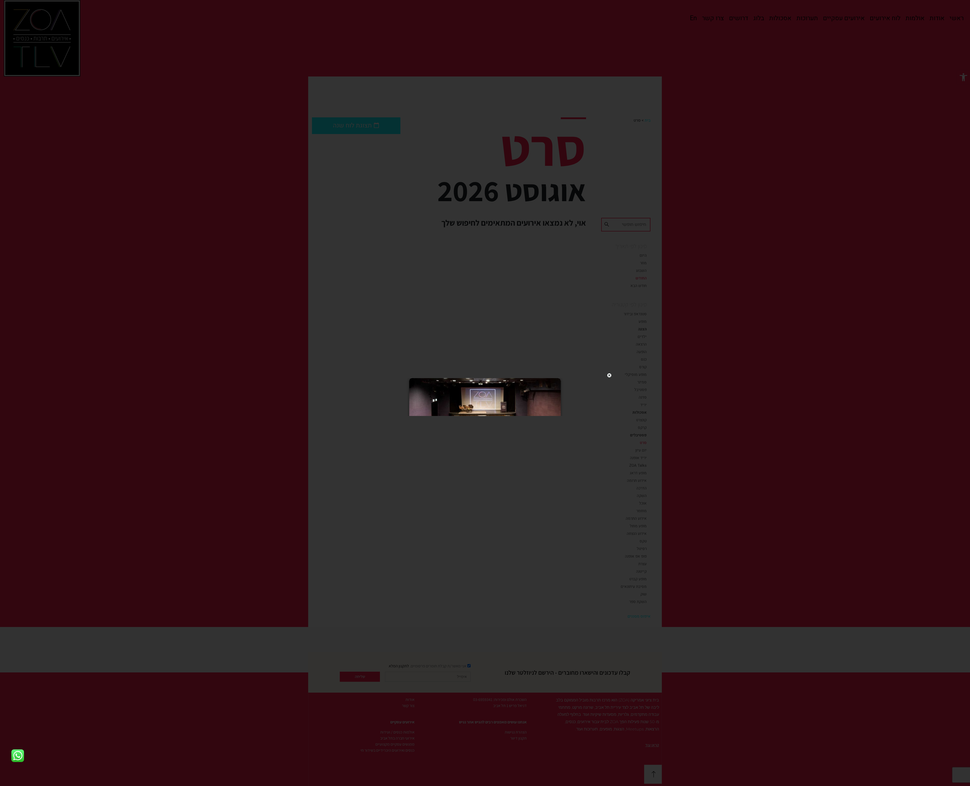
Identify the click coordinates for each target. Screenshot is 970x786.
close (609, 375)
